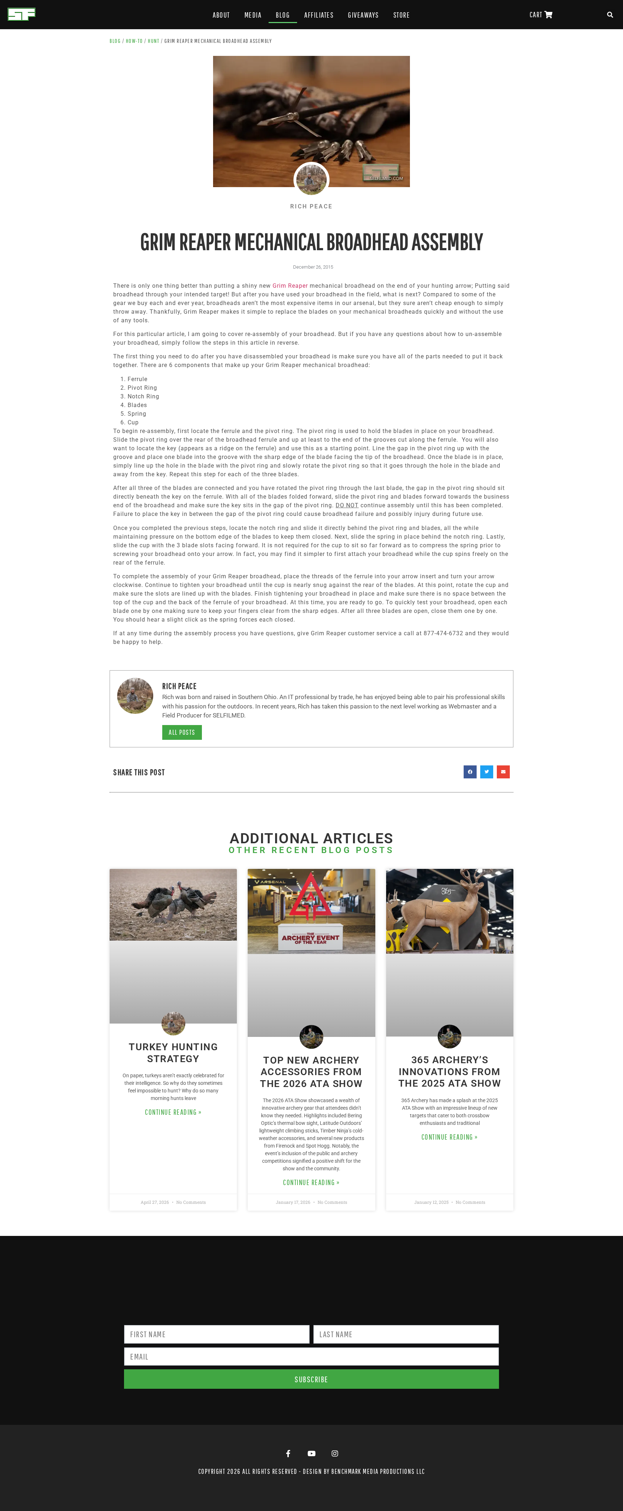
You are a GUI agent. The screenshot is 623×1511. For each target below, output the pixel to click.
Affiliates (318, 14)
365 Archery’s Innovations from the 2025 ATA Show (450, 1071)
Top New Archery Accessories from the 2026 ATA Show (311, 1072)
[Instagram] (335, 1453)
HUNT (153, 40)
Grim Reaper (290, 285)
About (221, 14)
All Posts (182, 732)
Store (401, 14)
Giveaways (363, 14)
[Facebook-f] (288, 1453)
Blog (283, 14)
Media (253, 14)
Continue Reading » (173, 1112)
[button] (610, 14)
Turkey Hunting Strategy (173, 1052)
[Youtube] (311, 1453)
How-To (134, 40)
